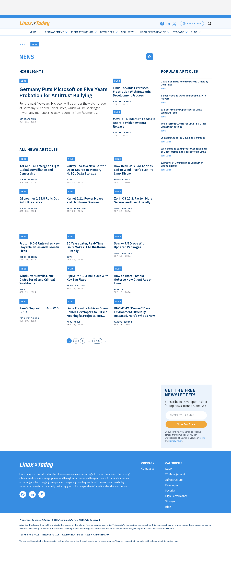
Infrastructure (82, 32)
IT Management (53, 32)
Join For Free (186, 424)
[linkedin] (168, 24)
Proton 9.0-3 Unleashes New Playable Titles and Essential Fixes (40, 247)
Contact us (147, 468)
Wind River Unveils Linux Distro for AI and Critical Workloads (37, 279)
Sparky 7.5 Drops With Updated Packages (129, 245)
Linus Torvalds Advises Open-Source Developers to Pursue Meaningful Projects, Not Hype (87, 312)
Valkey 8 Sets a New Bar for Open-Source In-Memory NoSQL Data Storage (86, 169)
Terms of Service (29, 534)
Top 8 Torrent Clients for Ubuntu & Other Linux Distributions (183, 125)
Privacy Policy (175, 440)
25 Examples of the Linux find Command (183, 137)
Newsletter (194, 23)
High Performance (153, 32)
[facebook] (162, 24)
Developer (107, 32)
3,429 (97, 340)
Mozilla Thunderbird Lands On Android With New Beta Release (134, 122)
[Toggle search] (209, 23)
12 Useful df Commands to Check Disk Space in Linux (182, 164)
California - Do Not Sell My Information (85, 534)
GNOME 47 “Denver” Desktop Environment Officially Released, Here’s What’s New (134, 312)
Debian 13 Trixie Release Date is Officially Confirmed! (184, 83)
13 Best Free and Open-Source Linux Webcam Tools (181, 111)
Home (22, 44)
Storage (178, 32)
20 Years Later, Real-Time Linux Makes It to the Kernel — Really (86, 247)
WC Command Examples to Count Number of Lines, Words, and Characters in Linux (184, 150)
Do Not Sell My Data (188, 541)
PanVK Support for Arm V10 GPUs (39, 310)
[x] (174, 24)
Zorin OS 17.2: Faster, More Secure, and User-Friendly (133, 200)
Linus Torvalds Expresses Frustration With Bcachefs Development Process (132, 91)
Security (127, 32)
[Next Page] (106, 341)
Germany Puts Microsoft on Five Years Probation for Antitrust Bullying (63, 92)
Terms (202, 437)
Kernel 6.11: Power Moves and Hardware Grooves (85, 200)
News (33, 32)
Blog (194, 32)
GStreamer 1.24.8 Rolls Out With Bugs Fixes (39, 200)
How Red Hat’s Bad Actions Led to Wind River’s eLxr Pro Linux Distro (134, 169)
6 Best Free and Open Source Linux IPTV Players (183, 97)
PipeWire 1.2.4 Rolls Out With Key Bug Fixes (87, 278)
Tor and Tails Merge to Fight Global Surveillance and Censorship (39, 169)
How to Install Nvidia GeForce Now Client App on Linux (133, 279)
